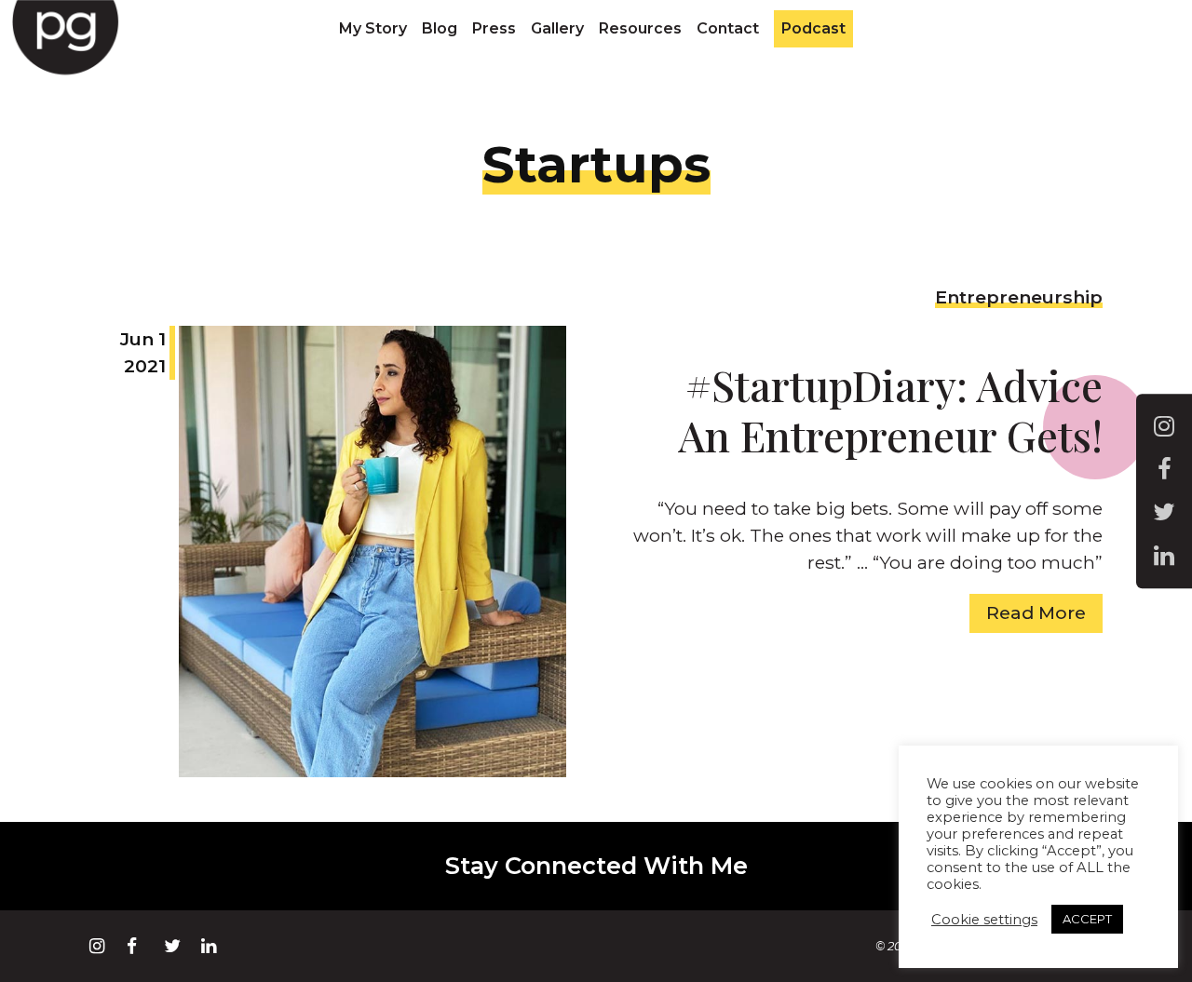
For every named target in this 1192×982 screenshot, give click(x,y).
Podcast (813, 28)
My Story (373, 28)
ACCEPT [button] (1087, 918)
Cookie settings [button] (984, 919)
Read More (1036, 612)
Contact (728, 28)
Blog (439, 28)
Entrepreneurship (1019, 297)
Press (494, 28)
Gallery (557, 28)
